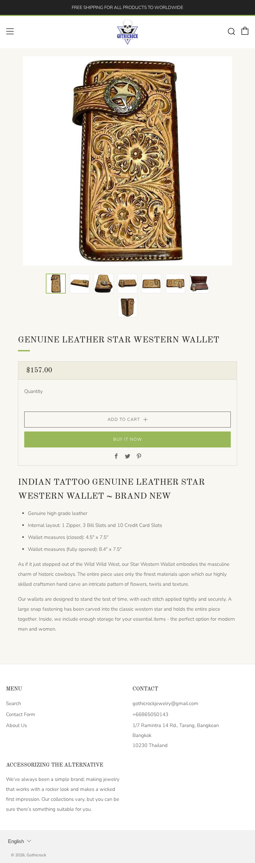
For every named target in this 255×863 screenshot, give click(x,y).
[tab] (56, 284)
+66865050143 (150, 714)
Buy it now (127, 439)
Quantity (33, 391)
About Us (16, 725)
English (16, 841)
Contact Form (20, 714)
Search (13, 703)
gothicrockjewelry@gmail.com (165, 703)
